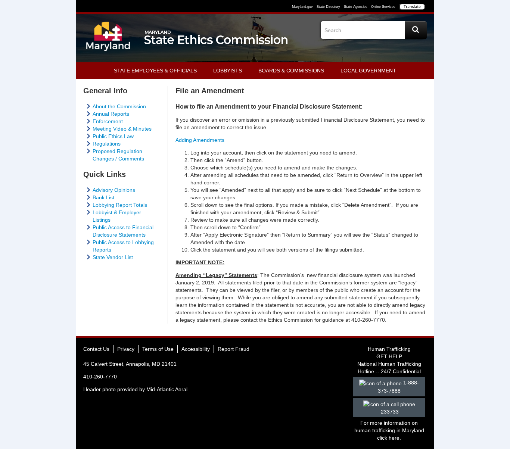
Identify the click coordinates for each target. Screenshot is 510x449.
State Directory (328, 7)
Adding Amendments (199, 140)
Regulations (107, 144)
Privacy (125, 349)
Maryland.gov (302, 7)
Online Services (383, 7)
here (394, 438)
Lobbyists (227, 71)
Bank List (103, 197)
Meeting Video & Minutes (122, 129)
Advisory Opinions (114, 190)
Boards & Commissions (291, 71)
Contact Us (96, 349)
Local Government (368, 71)
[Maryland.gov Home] (108, 40)
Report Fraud (233, 349)
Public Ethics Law (113, 136)
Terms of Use (158, 349)
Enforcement (108, 121)
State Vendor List (113, 257)
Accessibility (195, 349)
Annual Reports (111, 114)
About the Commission (119, 106)
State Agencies (355, 7)
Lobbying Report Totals (120, 205)
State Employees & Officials (155, 71)
